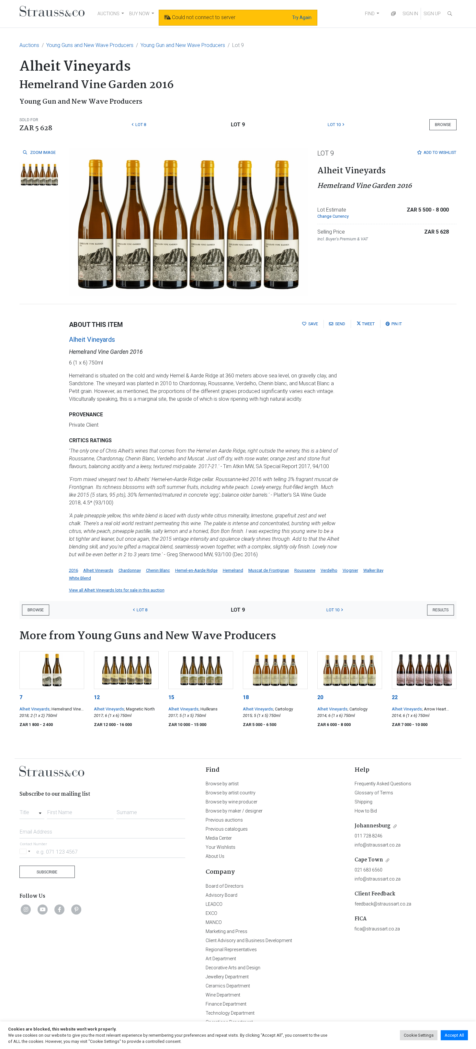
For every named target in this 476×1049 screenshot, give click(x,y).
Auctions (29, 45)
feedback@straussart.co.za (383, 903)
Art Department (221, 958)
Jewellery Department (227, 976)
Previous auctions (224, 820)
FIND (370, 13)
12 (97, 697)
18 (246, 697)
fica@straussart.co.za (377, 928)
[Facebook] (59, 909)
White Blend (80, 578)
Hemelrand (233, 570)
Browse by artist (222, 783)
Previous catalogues (227, 829)
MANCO (214, 922)
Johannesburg (373, 826)
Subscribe (47, 872)
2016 (73, 570)
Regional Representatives (231, 949)
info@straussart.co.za (378, 844)
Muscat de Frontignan (268, 570)
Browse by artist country (230, 792)
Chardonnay (130, 570)
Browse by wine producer (231, 801)
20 (320, 697)
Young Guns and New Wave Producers (89, 45)
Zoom (42, 152)
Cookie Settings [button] (419, 1035)
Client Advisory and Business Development (249, 940)
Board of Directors (225, 886)
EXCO (211, 913)
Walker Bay (373, 570)
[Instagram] (25, 909)
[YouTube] (42, 909)
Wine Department (223, 994)
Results (440, 609)
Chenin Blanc (158, 570)
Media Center (219, 838)
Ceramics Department (228, 985)
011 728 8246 (368, 835)
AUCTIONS (108, 13)
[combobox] (31, 810)
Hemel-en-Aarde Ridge (196, 570)
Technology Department (230, 1013)
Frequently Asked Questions (383, 783)
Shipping (363, 801)
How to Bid (366, 810)
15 (171, 697)
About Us (215, 856)
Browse (443, 124)
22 (395, 697)
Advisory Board (221, 895)
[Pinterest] (76, 909)
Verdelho (329, 570)
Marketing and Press (226, 931)
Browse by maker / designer (234, 810)
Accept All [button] (454, 1035)
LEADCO (214, 904)
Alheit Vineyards (92, 339)
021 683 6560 (368, 869)
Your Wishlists (220, 847)
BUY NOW (139, 13)
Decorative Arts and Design (233, 967)
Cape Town (369, 860)
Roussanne (304, 570)
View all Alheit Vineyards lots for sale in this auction (116, 590)
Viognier (350, 570)
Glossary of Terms (374, 792)
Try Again (302, 17)
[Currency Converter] (393, 14)
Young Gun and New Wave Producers (183, 45)
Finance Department (226, 1004)
